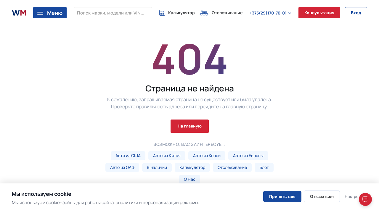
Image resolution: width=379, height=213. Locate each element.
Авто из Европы (248, 155)
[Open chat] (365, 199)
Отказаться (322, 196)
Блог (264, 167)
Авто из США (128, 155)
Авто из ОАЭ (122, 167)
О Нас (189, 179)
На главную (190, 126)
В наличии (157, 167)
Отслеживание (232, 167)
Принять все (282, 196)
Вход (356, 12)
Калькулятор (192, 167)
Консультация (319, 12)
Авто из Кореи (207, 155)
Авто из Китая (167, 155)
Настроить (355, 196)
